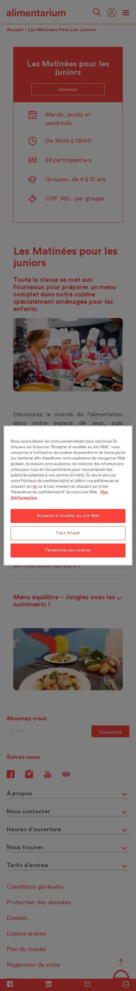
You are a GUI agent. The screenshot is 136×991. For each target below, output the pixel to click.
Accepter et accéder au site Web (68, 516)
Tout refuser (68, 533)
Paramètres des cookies (68, 550)
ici (35, 486)
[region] (67, 495)
